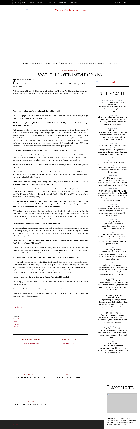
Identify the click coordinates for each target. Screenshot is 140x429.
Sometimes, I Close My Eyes (112, 191)
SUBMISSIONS (62, 2)
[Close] (108, 385)
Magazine (37, 63)
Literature (66, 63)
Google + (16, 326)
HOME (25, 63)
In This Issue (51, 63)
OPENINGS (51, 2)
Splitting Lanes (69, 341)
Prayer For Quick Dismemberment (122, 415)
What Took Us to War (113, 178)
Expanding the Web (31, 341)
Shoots (112, 130)
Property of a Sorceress (113, 163)
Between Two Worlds (113, 265)
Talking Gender (113, 280)
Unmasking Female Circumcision (112, 296)
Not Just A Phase (113, 313)
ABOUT (16, 2)
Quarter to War (113, 206)
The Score (113, 343)
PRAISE (31, 2)
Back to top (16, 424)
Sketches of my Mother (112, 234)
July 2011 (20, 307)
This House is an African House (113, 117)
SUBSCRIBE (41, 2)
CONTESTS (112, 63)
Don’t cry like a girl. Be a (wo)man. (112, 103)
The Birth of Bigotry (113, 328)
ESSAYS (101, 63)
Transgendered (112, 221)
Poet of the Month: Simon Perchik (70, 377)
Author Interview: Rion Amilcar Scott (30, 377)
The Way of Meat (113, 250)
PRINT (24, 2)
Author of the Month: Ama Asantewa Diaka (31, 405)
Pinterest (15, 324)
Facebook (16, 319)
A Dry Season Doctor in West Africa (112, 146)
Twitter (15, 321)
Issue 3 (15, 307)
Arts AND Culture (85, 63)
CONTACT (73, 2)
